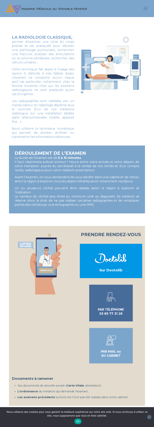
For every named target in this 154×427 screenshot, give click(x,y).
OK (78, 421)
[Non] (149, 417)
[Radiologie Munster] (46, 8)
